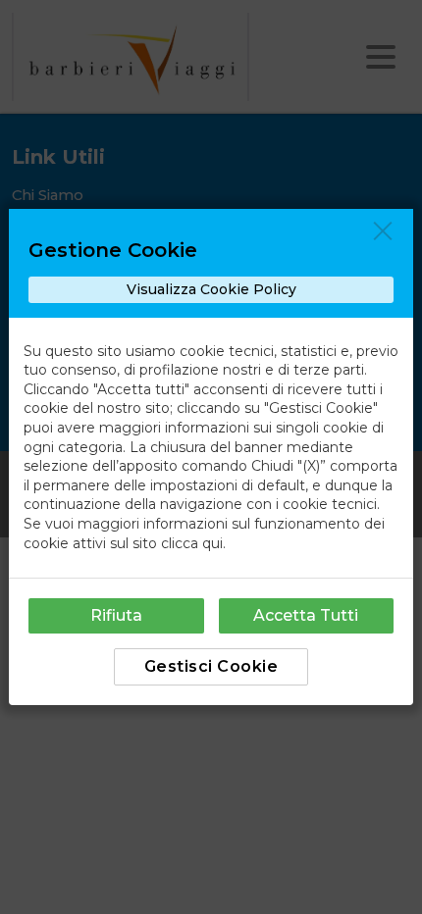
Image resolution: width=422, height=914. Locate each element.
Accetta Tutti (305, 615)
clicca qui (192, 543)
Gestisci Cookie (211, 666)
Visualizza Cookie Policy (211, 289)
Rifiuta (116, 615)
